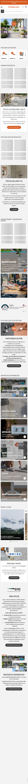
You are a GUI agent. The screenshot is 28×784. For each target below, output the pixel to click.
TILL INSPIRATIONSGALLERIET (14, 689)
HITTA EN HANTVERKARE (14, 365)
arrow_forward (24, 270)
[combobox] (14, 11)
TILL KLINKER (14, 209)
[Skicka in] (2, 11)
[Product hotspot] (9, 176)
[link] (14, 307)
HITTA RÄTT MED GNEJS (14, 127)
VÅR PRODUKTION (14, 577)
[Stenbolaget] (14, 7)
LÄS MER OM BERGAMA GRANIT (14, 645)
